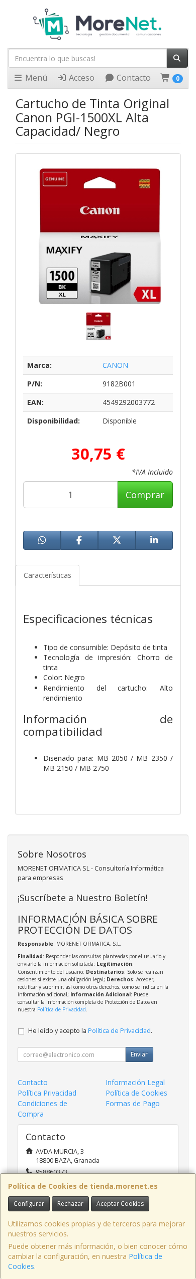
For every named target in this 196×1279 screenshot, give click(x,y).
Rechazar (70, 1203)
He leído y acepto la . (90, 1030)
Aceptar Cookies (120, 1203)
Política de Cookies (136, 1093)
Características (47, 575)
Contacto (133, 77)
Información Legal (135, 1082)
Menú (35, 77)
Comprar (145, 495)
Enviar (139, 1054)
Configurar (29, 1203)
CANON (115, 365)
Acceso (80, 77)
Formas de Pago (133, 1103)
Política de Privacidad (61, 1009)
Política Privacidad (47, 1093)
